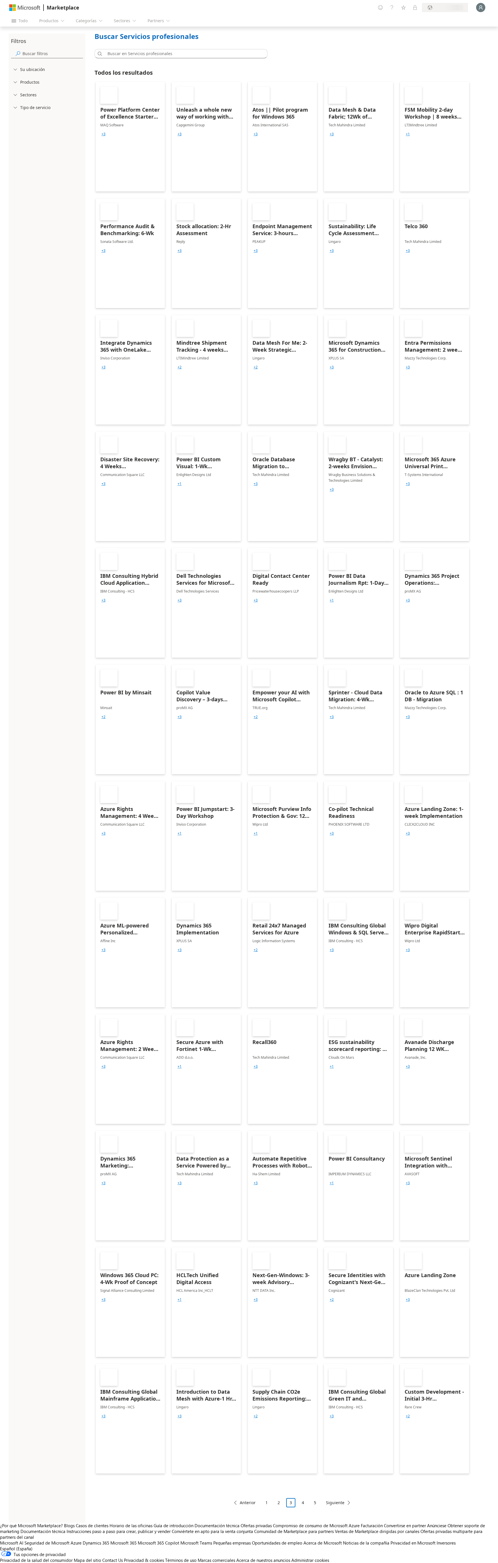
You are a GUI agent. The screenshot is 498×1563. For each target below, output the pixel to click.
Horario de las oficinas (131, 1525)
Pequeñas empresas (232, 1543)
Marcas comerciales (216, 1560)
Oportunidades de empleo (277, 1543)
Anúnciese (436, 1525)
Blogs (69, 1525)
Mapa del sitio (87, 1560)
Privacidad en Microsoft (413, 1543)
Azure (76, 1543)
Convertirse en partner (405, 1525)
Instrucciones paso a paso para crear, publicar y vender (119, 1531)
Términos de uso (181, 1560)
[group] (103, 134)
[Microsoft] (24, 7)
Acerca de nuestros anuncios (263, 1560)
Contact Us (112, 1560)
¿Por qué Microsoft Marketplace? (31, 1525)
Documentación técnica (217, 1525)
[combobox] (183, 54)
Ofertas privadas (256, 1525)
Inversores (446, 1543)
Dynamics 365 (96, 1543)
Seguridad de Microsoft (46, 1543)
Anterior (248, 1502)
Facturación (372, 1525)
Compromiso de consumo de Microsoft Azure (317, 1525)
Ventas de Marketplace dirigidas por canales (377, 1531)
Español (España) (16, 1548)
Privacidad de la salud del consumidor (36, 1560)
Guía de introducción (173, 1525)
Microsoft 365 (123, 1543)
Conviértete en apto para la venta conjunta (212, 1531)
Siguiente (335, 1502)
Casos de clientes (92, 1525)
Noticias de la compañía (366, 1543)
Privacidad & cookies (144, 1560)
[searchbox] (52, 53)
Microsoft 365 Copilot (158, 1543)
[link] (130, 137)
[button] (98, 53)
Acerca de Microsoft (322, 1543)
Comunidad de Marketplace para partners (294, 1531)
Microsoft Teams (196, 1543)
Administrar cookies (310, 1560)
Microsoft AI (11, 1543)
